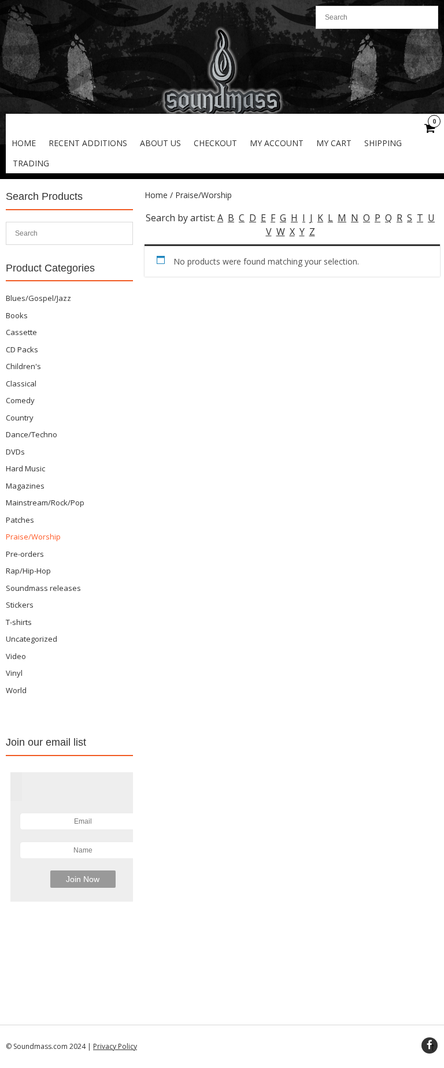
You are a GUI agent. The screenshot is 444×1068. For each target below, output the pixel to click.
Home (24, 142)
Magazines (25, 486)
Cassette (21, 332)
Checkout (215, 142)
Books (17, 315)
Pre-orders (25, 554)
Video (16, 656)
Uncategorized (31, 639)
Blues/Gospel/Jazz (38, 298)
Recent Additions (88, 142)
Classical (21, 383)
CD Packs (22, 349)
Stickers (20, 605)
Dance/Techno (31, 434)
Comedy (20, 400)
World (16, 690)
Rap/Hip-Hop (28, 570)
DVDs (15, 451)
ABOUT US (160, 142)
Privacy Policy (115, 1046)
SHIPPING (383, 142)
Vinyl (14, 673)
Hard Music (25, 468)
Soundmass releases (43, 588)
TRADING (31, 163)
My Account (277, 142)
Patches (20, 520)
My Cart (334, 142)
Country (20, 417)
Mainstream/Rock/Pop (45, 502)
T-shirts (19, 622)
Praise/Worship (33, 536)
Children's (23, 366)
